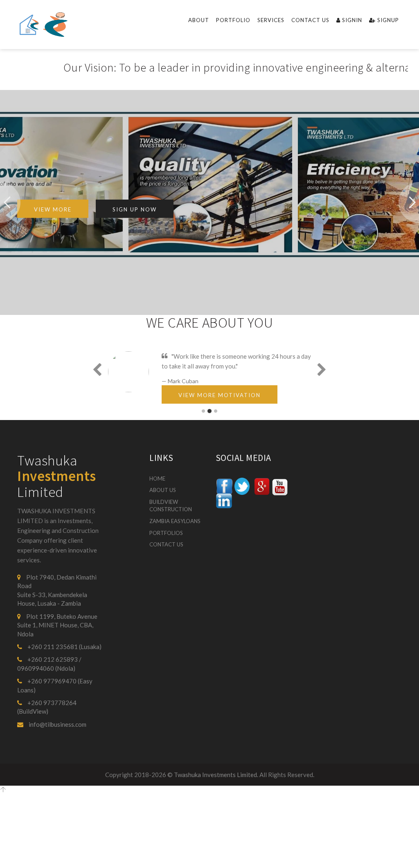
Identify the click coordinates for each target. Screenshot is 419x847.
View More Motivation (219, 395)
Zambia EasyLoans (174, 521)
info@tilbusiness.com (56, 724)
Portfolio (233, 20)
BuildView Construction (170, 506)
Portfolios (166, 533)
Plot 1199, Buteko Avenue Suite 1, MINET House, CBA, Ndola (57, 625)
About (198, 20)
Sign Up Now (135, 209)
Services (270, 20)
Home (157, 478)
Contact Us (310, 20)
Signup (387, 20)
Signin (351, 20)
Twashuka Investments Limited (215, 774)
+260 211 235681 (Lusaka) (63, 646)
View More (53, 209)
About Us (162, 490)
